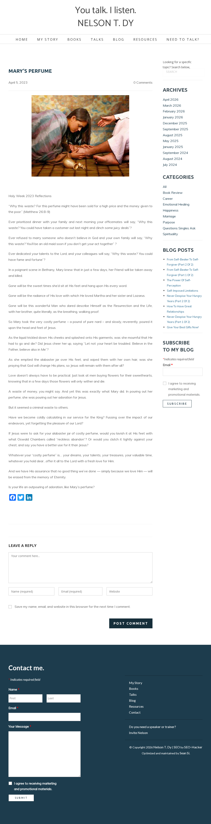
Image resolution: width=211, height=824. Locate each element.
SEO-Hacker (193, 747)
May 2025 (170, 141)
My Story (47, 39)
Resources (145, 39)
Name (13, 689)
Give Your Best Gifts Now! (183, 327)
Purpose (169, 222)
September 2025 (175, 129)
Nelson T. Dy (162, 747)
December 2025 (175, 123)
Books (74, 39)
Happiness (170, 210)
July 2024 (170, 165)
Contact (135, 712)
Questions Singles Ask (179, 228)
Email (168, 365)
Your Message (19, 726)
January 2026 (173, 117)
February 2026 (174, 111)
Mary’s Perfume (30, 71)
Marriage (169, 216)
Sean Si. (185, 753)
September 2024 (175, 153)
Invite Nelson (138, 733)
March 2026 (172, 105)
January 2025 (173, 147)
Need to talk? (182, 39)
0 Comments (143, 82)
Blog (118, 39)
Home (22, 39)
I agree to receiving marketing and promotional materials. (184, 388)
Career (168, 198)
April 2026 (170, 99)
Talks (97, 39)
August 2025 (172, 135)
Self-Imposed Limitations (182, 290)
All (164, 187)
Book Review (173, 193)
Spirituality (170, 234)
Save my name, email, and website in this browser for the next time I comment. (72, 606)
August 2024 (172, 159)
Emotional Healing (176, 204)
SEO (177, 747)
